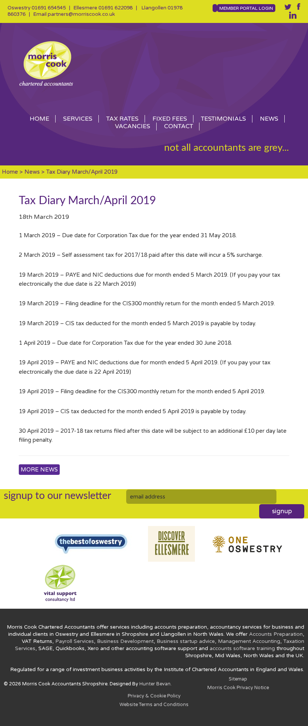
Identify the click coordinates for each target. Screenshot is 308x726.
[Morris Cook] (154, 63)
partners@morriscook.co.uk (81, 14)
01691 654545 (49, 8)
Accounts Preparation (276, 634)
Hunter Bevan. (155, 684)
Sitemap (238, 679)
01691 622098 (115, 8)
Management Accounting (249, 641)
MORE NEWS (39, 469)
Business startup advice (186, 641)
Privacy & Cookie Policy (154, 696)
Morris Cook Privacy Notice (238, 688)
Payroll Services (74, 641)
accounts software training (242, 649)
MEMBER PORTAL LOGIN (246, 8)
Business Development (125, 641)
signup (282, 511)
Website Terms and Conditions (154, 705)
